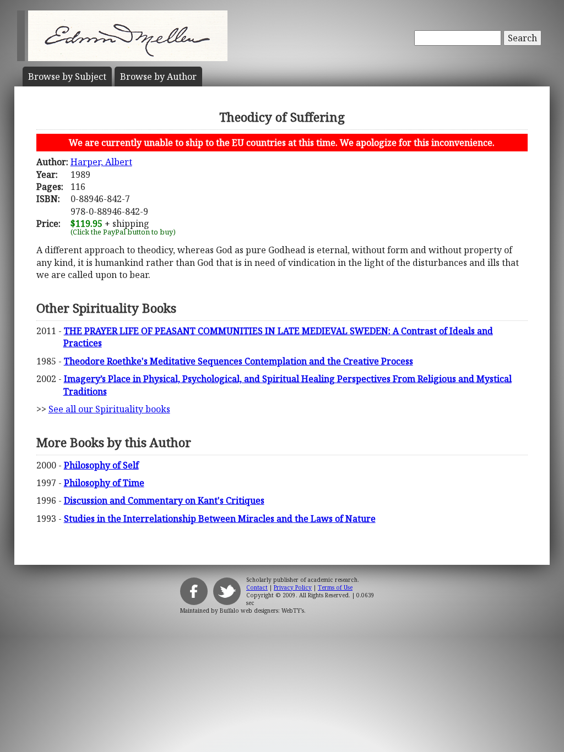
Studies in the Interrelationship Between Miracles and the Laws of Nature (220, 519)
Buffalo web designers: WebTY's (262, 610)
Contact (257, 587)
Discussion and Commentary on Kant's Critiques (164, 500)
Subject (67, 76)
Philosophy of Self (101, 465)
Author (158, 76)
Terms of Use (335, 587)
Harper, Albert (101, 162)
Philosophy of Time (104, 483)
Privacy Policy (293, 587)
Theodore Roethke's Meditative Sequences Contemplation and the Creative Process (238, 361)
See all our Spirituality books (109, 409)
